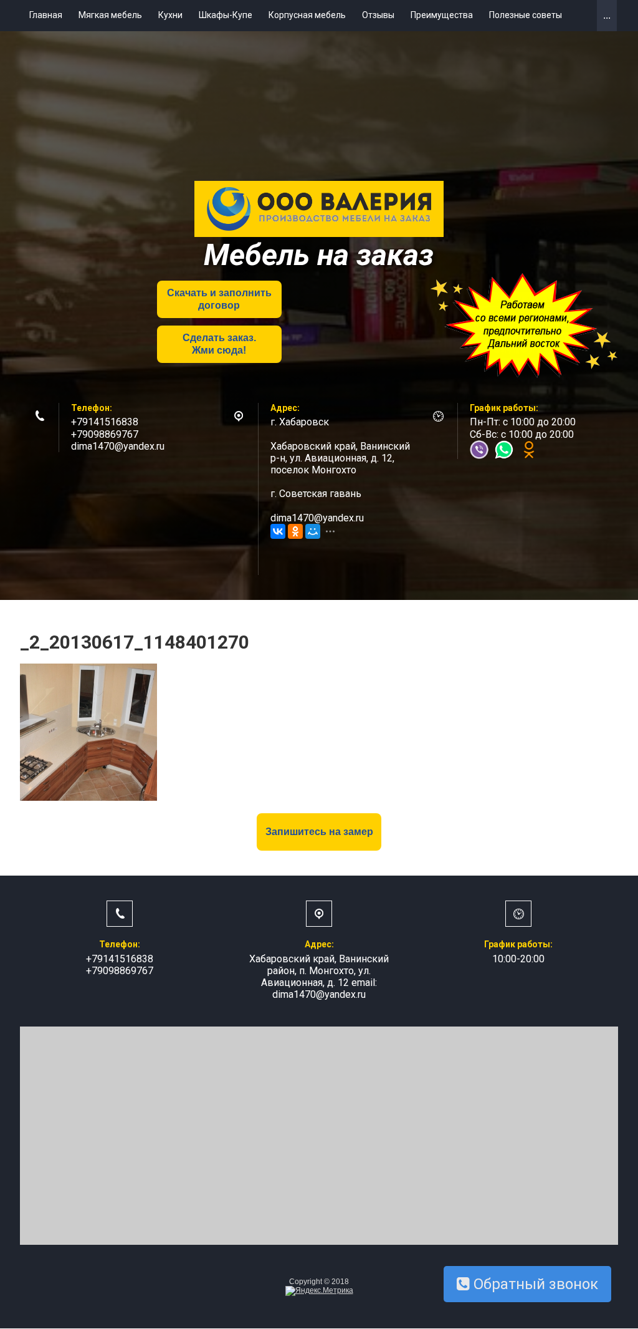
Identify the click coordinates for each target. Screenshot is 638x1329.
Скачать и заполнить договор (219, 299)
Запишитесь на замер (319, 831)
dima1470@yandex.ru (117, 446)
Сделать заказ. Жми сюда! (219, 343)
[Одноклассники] (295, 531)
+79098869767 (104, 434)
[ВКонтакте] (277, 531)
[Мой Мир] (312, 531)
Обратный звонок (534, 1284)
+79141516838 (104, 422)
